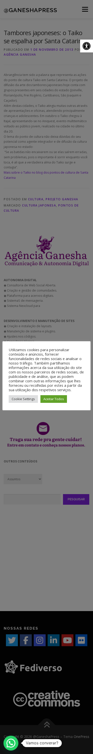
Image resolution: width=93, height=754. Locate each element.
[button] (86, 46)
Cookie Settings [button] (23, 399)
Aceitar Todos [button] (53, 399)
